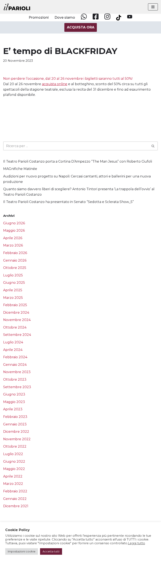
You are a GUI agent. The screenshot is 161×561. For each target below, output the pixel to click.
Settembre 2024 (17, 335)
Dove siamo (65, 17)
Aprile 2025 (12, 290)
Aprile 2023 (12, 409)
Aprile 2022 (12, 476)
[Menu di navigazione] (153, 6)
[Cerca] (153, 145)
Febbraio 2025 (15, 305)
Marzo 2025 (13, 298)
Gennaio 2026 (14, 260)
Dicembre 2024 (16, 313)
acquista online (54, 84)
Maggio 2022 (14, 469)
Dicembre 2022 (16, 432)
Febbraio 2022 (15, 491)
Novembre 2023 (17, 372)
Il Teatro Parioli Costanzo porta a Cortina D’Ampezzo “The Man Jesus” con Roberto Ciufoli (77, 161)
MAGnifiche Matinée (20, 169)
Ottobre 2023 (14, 379)
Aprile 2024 (12, 350)
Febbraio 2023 (15, 417)
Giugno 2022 (14, 461)
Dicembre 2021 (15, 506)
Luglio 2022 (13, 454)
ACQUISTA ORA (80, 27)
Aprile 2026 (12, 238)
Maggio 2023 (14, 402)
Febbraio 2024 (15, 357)
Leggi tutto (136, 543)
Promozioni (39, 17)
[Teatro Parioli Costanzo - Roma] (17, 7)
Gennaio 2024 (15, 365)
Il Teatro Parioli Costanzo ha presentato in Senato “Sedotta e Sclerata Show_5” (68, 202)
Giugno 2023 (14, 394)
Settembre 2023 (17, 387)
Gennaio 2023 (15, 424)
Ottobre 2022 (14, 446)
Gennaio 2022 (15, 499)
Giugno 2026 (14, 223)
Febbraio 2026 (15, 253)
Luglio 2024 (13, 342)
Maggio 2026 (14, 230)
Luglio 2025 (13, 275)
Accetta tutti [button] (51, 551)
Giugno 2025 (14, 283)
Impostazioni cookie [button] (21, 551)
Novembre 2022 (17, 439)
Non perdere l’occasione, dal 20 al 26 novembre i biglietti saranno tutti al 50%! (67, 78)
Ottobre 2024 (14, 327)
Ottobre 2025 (14, 268)
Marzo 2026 (13, 245)
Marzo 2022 (13, 484)
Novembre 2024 (17, 320)
